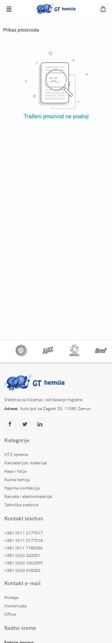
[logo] (35, 382)
